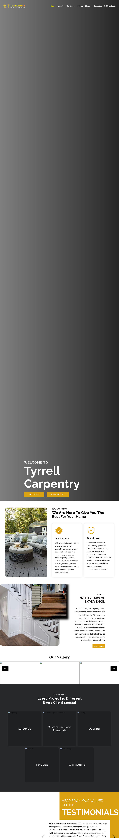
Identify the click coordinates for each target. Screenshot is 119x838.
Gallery (80, 6)
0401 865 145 (57, 494)
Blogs (87, 6)
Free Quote (34, 494)
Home (53, 6)
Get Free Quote (110, 6)
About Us (61, 6)
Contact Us (98, 6)
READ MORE (99, 647)
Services (70, 6)
